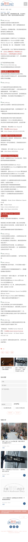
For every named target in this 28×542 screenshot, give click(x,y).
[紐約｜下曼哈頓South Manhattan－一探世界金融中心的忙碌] (14, 459)
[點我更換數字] (15, 404)
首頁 (3, 9)
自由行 (7, 352)
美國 (7, 9)
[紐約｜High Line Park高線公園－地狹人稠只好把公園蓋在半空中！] (14, 431)
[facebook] (10, 527)
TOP (24, 517)
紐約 (10, 9)
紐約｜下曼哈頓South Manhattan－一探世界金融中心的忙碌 (20, 369)
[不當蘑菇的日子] (7, 6)
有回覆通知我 (7, 408)
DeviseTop (17, 532)
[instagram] (14, 527)
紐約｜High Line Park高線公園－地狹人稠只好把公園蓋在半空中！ (13, 442)
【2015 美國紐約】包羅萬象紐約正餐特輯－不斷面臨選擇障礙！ (13, 498)
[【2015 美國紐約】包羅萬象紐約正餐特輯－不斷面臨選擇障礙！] (14, 487)
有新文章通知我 (20, 408)
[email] (17, 527)
